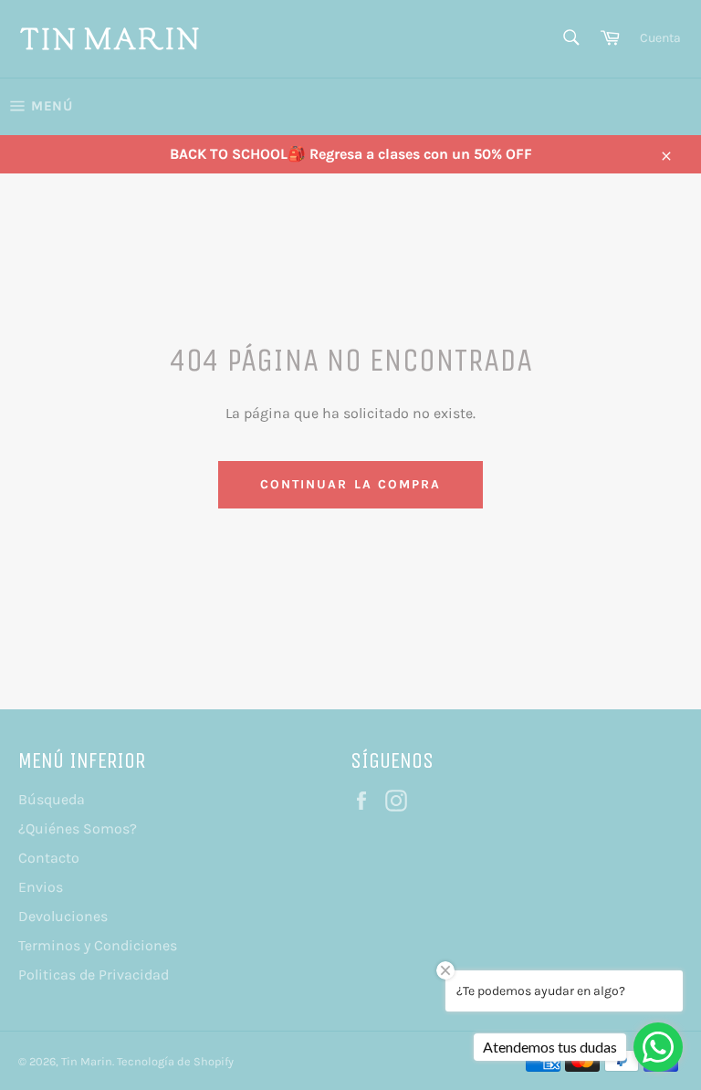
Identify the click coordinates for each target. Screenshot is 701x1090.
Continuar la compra (351, 484)
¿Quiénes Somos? (77, 828)
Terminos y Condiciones (97, 945)
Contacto (48, 857)
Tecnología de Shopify (175, 1061)
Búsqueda (51, 799)
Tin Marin (86, 1061)
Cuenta (660, 38)
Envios (40, 887)
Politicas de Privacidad (93, 974)
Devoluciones (63, 916)
